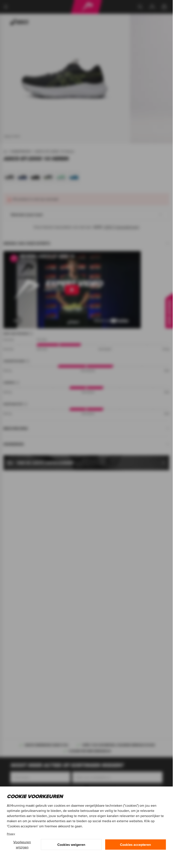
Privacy (11, 833)
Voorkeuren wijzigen (22, 844)
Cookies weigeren (71, 844)
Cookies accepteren (135, 844)
